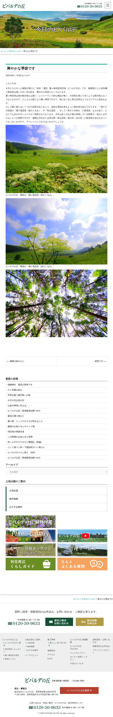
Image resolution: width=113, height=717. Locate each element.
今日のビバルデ (23, 75)
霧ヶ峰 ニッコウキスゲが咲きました (25, 421)
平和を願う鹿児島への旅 (19, 395)
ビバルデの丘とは (10, 640)
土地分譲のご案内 (32, 640)
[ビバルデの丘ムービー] (82, 535)
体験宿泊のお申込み (101, 646)
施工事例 (51, 640)
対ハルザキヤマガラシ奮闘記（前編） (25, 442)
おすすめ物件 (15, 507)
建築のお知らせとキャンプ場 (21, 426)
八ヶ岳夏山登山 (15, 390)
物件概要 (13, 499)
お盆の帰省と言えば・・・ (20, 405)
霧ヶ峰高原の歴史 (12, 655)
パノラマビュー (31, 655)
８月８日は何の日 (16, 400)
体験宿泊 (51, 651)
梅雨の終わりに (17, 361)
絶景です (99, 361)
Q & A (49, 659)
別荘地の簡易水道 (16, 431)
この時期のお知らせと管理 (20, 437)
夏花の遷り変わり (16, 416)
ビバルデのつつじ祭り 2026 (21, 452)
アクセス (51, 655)
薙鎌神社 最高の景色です (20, 384)
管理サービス (10, 659)
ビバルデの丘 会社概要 (78, 690)
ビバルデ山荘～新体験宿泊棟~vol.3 (24, 457)
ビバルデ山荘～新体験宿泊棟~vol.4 (24, 411)
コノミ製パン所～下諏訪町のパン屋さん (26, 447)
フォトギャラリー (77, 653)
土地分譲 (13, 490)
